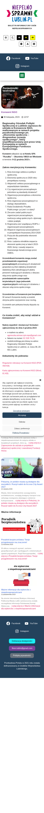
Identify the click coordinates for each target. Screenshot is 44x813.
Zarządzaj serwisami (21, 411)
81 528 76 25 (29, 338)
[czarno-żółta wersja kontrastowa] (32, 37)
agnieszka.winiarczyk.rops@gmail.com (24, 335)
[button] (40, 380)
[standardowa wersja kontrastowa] (5, 37)
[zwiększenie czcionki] (34, 44)
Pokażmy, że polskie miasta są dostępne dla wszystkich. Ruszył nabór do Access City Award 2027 (21, 484)
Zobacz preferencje (22, 428)
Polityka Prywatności (20, 433)
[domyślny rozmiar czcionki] (27, 44)
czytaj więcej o (20, 503)
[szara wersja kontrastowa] (12, 37)
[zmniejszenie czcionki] (21, 44)
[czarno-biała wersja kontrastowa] (19, 37)
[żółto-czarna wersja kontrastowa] (25, 37)
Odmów (22, 422)
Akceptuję (22, 415)
